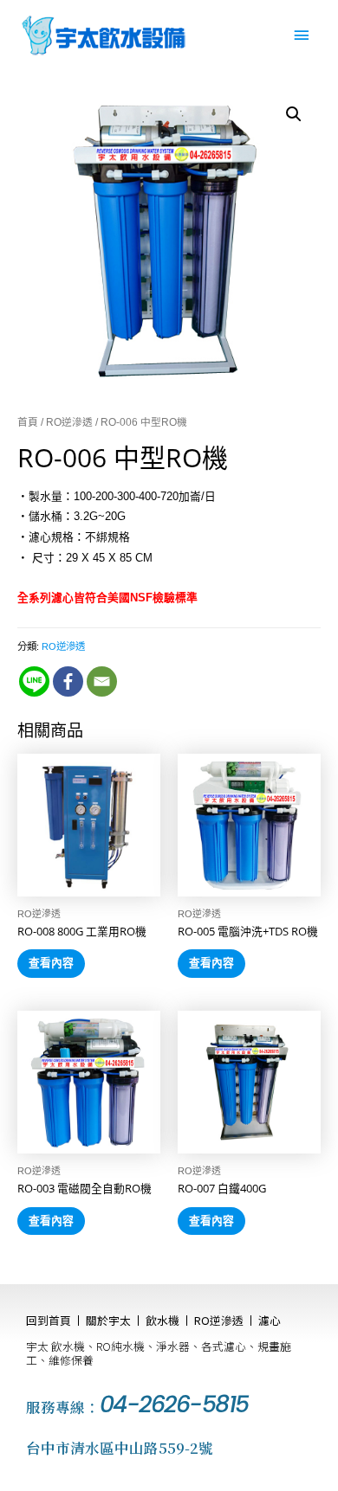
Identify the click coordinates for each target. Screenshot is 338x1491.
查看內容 (51, 962)
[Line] (34, 681)
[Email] (102, 681)
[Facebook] (68, 681)
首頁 (27, 421)
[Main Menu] (302, 35)
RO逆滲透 (69, 421)
